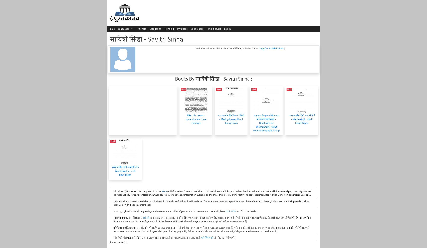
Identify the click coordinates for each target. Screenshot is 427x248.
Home (111, 29)
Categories (155, 29)
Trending (169, 29)
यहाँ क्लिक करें (207, 238)
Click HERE (231, 211)
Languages (123, 29)
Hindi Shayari (214, 29)
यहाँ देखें (146, 218)
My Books (182, 29)
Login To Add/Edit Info (271, 49)
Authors (142, 29)
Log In (227, 29)
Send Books (197, 29)
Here (164, 191)
